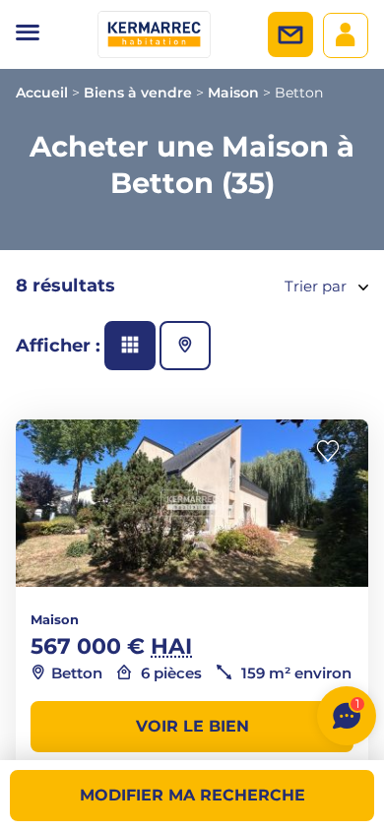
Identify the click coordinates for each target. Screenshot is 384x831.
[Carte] (185, 345)
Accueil (42, 92)
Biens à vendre (138, 92)
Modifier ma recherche (192, 795)
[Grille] (130, 345)
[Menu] (27, 34)
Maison (233, 92)
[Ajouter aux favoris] (333, 451)
